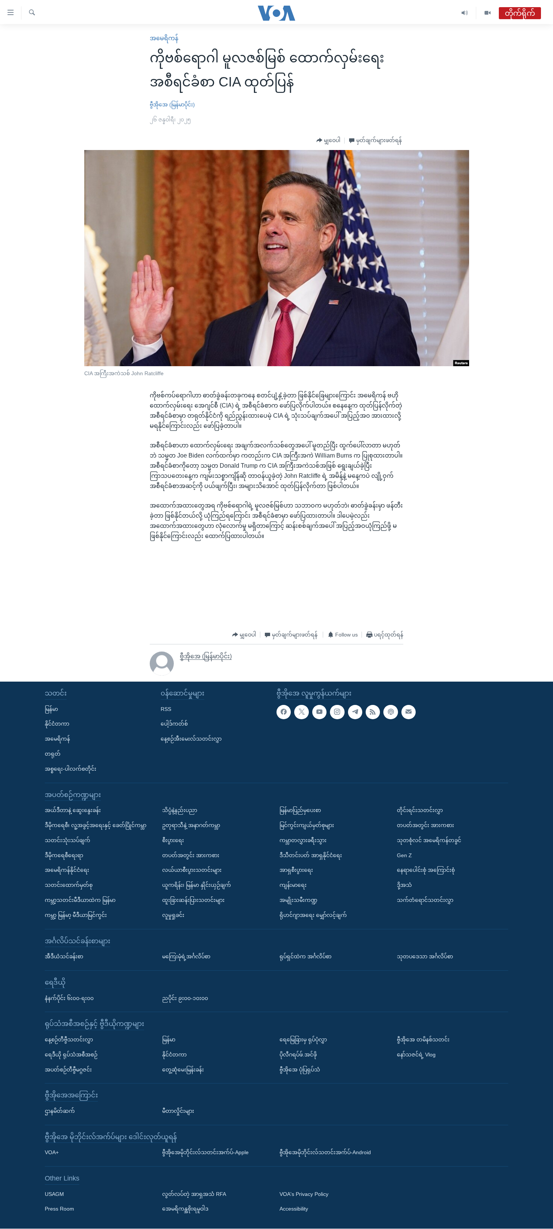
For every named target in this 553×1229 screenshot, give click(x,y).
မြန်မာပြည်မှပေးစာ (300, 811)
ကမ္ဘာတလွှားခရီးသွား (303, 840)
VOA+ (52, 1153)
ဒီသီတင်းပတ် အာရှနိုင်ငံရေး (311, 855)
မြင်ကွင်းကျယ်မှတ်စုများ (307, 825)
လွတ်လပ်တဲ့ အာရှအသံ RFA (194, 1194)
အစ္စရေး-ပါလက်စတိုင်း (70, 769)
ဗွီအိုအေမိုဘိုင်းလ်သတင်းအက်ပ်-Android (325, 1153)
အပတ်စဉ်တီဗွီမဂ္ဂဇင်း (68, 1070)
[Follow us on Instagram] (337, 712)
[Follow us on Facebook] (283, 712)
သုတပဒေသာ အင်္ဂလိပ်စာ (425, 957)
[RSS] (373, 712)
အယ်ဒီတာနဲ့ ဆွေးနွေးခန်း (73, 811)
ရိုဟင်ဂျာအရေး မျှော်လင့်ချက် (313, 915)
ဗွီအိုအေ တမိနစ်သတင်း (423, 1040)
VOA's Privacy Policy (304, 1194)
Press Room (59, 1209)
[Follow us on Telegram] (355, 712)
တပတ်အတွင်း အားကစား (190, 855)
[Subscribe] (408, 712)
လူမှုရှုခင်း (173, 915)
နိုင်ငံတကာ (57, 724)
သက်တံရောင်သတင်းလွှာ (425, 900)
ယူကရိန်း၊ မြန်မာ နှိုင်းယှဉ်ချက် (196, 885)
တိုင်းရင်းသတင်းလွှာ (420, 811)
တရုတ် (53, 754)
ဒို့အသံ (404, 885)
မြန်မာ (51, 709)
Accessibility (294, 1209)
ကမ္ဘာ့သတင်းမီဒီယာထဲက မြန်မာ (80, 900)
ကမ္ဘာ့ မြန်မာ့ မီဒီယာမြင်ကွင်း (76, 915)
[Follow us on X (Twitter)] (301, 712)
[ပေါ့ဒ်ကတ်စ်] (390, 712)
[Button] (328, 140)
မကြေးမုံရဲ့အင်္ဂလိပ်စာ (186, 957)
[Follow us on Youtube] (319, 712)
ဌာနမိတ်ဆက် (60, 1111)
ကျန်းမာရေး (293, 885)
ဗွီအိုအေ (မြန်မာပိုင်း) (172, 105)
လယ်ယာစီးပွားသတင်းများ (192, 870)
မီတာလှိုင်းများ (178, 1111)
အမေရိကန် (164, 38)
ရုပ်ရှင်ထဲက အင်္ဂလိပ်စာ (305, 957)
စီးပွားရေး (173, 840)
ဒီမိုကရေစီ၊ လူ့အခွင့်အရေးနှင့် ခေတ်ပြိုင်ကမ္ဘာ (95, 825)
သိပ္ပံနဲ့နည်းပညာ (179, 811)
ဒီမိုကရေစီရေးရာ (64, 855)
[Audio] (464, 13)
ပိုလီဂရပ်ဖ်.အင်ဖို (298, 1055)
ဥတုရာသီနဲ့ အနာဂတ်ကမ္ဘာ (191, 825)
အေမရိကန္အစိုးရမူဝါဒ (185, 1209)
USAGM (54, 1194)
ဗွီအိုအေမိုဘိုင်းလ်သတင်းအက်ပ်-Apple (205, 1153)
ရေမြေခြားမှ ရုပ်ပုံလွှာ (303, 1040)
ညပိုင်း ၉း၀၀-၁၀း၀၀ (185, 998)
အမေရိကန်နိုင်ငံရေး (67, 870)
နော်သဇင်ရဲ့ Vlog (416, 1055)
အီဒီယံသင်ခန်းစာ (64, 957)
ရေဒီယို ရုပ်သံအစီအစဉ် (71, 1055)
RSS (166, 709)
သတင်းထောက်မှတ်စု (69, 885)
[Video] (487, 13)
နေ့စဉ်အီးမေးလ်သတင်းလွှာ (191, 739)
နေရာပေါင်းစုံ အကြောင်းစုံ (426, 870)
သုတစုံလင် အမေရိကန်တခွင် (429, 840)
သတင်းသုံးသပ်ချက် (67, 840)
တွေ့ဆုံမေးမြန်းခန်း (183, 1070)
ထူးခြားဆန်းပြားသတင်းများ (193, 900)
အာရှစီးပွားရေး (296, 870)
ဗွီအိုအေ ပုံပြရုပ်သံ (300, 1070)
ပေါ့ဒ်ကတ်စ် (174, 724)
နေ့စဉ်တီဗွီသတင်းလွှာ (69, 1040)
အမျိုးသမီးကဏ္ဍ (299, 900)
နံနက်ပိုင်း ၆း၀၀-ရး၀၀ (69, 998)
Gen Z (404, 855)
